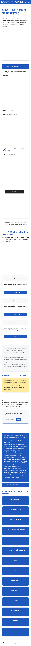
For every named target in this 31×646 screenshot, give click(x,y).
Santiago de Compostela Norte (15, 540)
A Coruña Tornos (15, 499)
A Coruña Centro (15, 509)
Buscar (18, 419)
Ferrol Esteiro (15, 590)
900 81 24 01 (16, 336)
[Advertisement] (15, 43)
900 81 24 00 (16, 314)
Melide (15, 560)
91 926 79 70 (16, 292)
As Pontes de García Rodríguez (15, 550)
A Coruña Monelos (15, 520)
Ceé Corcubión (15, 610)
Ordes (15, 570)
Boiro (15, 631)
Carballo (15, 600)
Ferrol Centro (15, 580)
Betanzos (15, 621)
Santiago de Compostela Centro (16, 530)
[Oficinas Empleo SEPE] (12, 2)
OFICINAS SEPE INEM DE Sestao (15, 485)
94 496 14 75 (8, 151)
